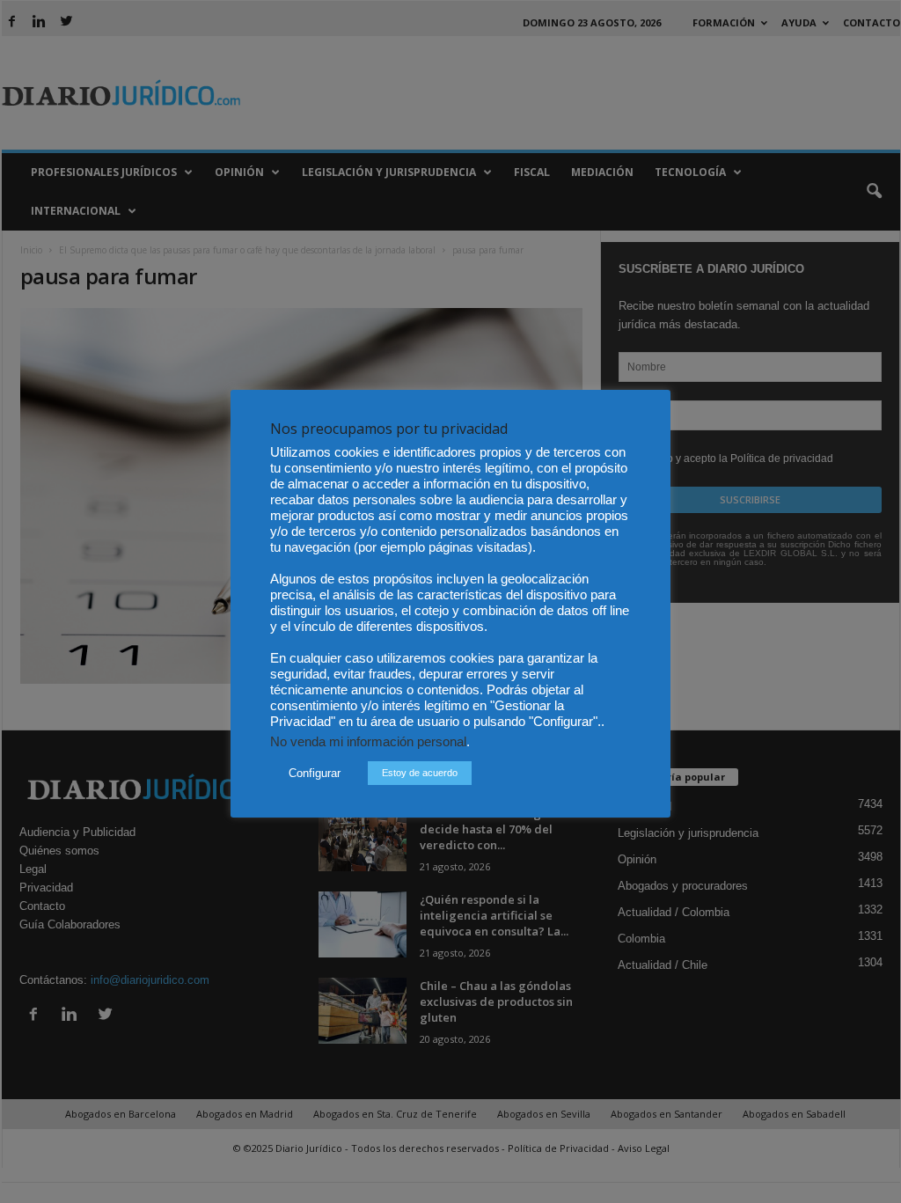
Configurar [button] (315, 773)
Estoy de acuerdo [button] (420, 772)
